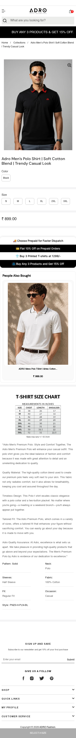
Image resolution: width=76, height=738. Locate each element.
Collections (19, 43)
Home (5, 43)
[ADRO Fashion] (38, 11)
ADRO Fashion (47, 727)
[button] (70, 12)
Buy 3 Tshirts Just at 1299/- (38, 3)
